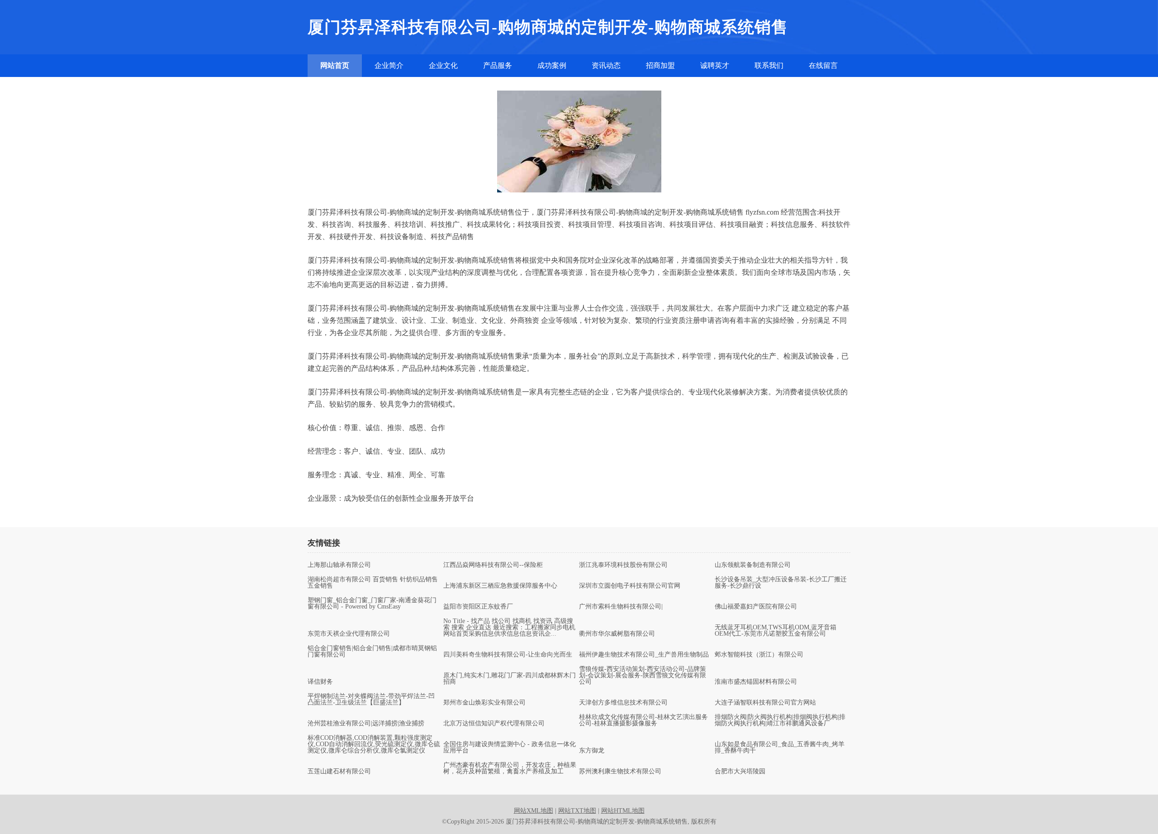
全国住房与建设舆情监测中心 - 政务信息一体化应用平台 (509, 747)
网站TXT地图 (577, 810)
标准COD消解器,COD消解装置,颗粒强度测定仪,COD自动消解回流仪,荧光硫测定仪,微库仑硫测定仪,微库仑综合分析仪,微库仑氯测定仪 (374, 744)
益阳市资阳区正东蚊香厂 (478, 607)
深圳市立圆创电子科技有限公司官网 (629, 586)
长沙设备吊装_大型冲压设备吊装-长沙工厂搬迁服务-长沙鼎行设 (781, 582)
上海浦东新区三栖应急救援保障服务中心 (500, 586)
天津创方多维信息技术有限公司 (623, 703)
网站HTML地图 (623, 810)
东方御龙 (591, 751)
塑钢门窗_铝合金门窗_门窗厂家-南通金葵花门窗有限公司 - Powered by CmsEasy (372, 603)
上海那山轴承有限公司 (339, 565)
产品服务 (497, 65)
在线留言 (823, 65)
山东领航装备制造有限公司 (753, 565)
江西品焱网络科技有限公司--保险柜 (493, 565)
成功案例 (551, 65)
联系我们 (769, 65)
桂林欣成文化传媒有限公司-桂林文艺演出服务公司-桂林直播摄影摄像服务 (643, 720)
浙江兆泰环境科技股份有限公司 (623, 565)
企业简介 (389, 65)
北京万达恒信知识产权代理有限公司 (494, 723)
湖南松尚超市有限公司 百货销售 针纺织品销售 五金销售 (373, 582)
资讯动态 (606, 65)
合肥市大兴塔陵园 (740, 771)
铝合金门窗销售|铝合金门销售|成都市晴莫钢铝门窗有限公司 (372, 651)
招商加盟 (660, 65)
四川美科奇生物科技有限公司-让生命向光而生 (507, 655)
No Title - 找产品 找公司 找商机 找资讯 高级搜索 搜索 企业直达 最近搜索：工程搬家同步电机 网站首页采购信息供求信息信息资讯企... (509, 627)
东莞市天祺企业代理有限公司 (349, 634)
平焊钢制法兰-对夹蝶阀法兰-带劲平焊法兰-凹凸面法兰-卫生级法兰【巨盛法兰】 (371, 699)
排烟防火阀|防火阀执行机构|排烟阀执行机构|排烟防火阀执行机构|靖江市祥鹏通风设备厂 (780, 720)
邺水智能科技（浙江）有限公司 (759, 655)
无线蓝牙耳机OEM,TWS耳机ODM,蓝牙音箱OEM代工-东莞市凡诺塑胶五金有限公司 (775, 630)
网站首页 (334, 65)
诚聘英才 (714, 65)
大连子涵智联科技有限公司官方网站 (765, 703)
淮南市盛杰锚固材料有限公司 (756, 682)
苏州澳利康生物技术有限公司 (620, 771)
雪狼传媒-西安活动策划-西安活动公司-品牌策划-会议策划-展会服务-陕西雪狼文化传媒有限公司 (642, 675)
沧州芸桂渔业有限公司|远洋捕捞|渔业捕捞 (366, 723)
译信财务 (320, 682)
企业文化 (443, 65)
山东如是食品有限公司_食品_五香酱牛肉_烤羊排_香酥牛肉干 (780, 747)
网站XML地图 (533, 810)
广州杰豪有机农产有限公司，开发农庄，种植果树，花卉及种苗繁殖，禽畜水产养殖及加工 (509, 768)
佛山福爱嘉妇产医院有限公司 (756, 607)
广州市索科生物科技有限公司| (621, 607)
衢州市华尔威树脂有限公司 (617, 634)
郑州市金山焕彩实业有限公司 (484, 703)
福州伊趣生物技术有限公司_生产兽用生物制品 (644, 655)
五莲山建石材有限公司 (339, 771)
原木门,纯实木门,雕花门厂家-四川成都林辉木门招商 (509, 678)
